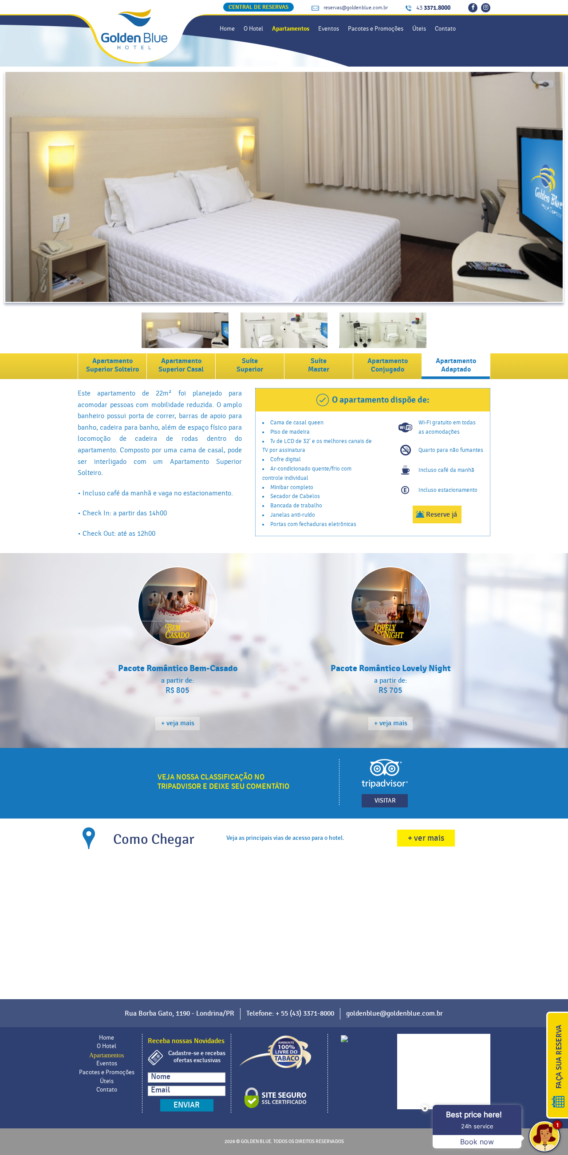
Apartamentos (290, 28)
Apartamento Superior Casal (181, 365)
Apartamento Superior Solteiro (112, 365)
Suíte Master (318, 365)
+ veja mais (177, 723)
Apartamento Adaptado (456, 365)
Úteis (419, 28)
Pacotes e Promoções (375, 28)
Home (227, 28)
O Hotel (253, 28)
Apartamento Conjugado (387, 365)
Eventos (328, 28)
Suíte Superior (250, 365)
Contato (445, 28)
